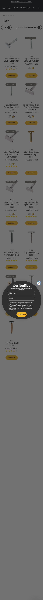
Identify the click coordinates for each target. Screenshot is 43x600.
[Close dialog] (39, 283)
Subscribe (21, 314)
